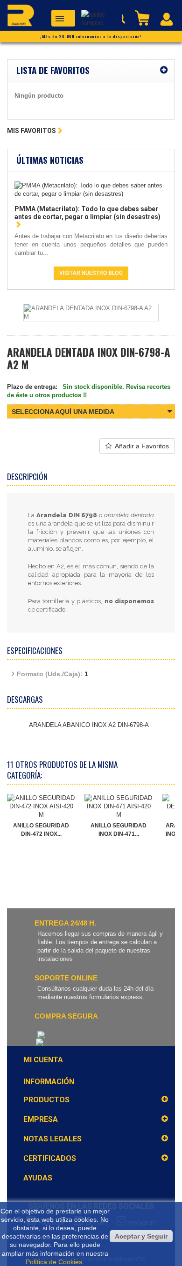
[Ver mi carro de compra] (143, 17)
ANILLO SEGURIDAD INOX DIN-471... (119, 829)
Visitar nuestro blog (91, 273)
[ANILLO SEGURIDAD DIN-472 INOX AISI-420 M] (41, 806)
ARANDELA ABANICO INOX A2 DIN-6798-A (89, 724)
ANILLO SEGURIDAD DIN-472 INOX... (41, 829)
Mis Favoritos (31, 130)
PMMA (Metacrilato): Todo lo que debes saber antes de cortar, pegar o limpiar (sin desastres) (87, 212)
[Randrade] (17, 16)
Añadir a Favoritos (142, 446)
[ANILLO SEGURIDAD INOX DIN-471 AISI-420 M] (118, 806)
